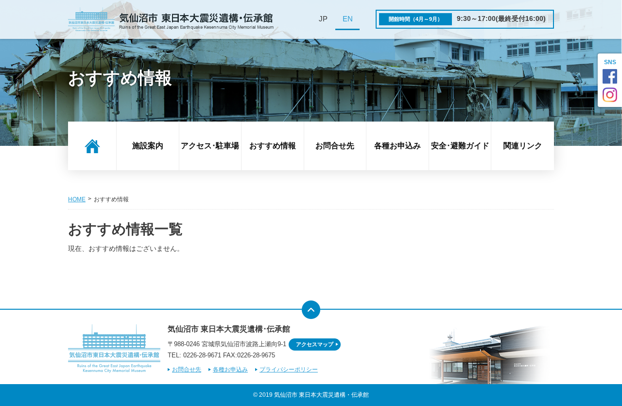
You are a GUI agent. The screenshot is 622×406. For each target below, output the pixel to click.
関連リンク (522, 145)
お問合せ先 (334, 145)
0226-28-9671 (202, 355)
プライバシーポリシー (288, 369)
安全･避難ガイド (460, 145)
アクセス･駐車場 (210, 145)
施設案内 (147, 145)
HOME (77, 199)
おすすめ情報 (272, 145)
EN (348, 19)
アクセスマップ (314, 344)
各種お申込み (397, 145)
